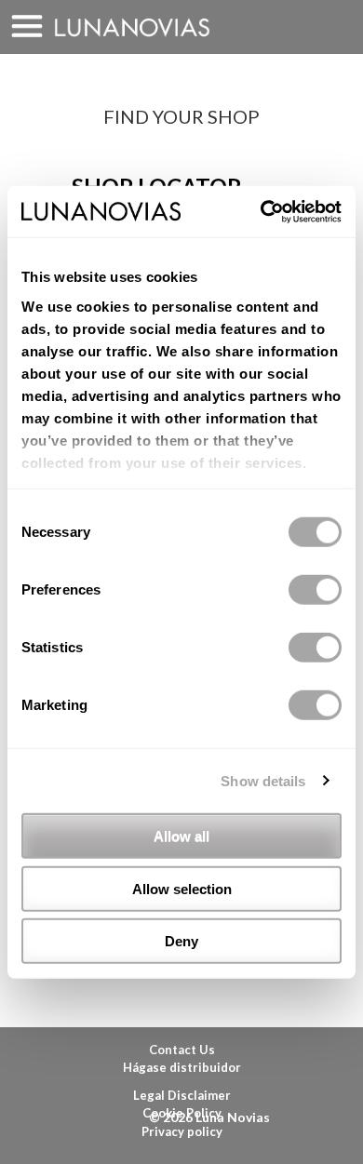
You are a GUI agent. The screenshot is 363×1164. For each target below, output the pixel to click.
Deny (181, 941)
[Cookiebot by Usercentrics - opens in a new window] (261, 211)
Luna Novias (132, 27)
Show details (263, 780)
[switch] (315, 590)
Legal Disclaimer (182, 1095)
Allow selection (182, 888)
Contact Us (182, 1049)
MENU (27, 27)
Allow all (181, 836)
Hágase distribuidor (182, 1067)
